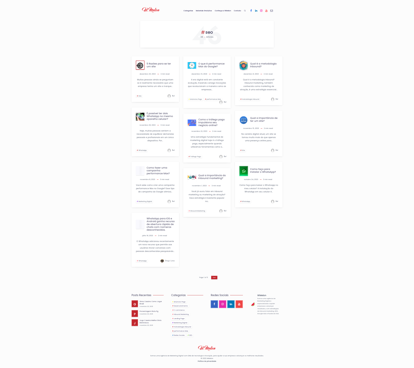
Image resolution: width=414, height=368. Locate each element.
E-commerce (179, 310)
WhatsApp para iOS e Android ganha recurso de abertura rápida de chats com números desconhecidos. (161, 224)
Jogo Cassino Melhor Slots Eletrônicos (150, 321)
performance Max (214, 99)
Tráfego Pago (195, 156)
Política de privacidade (207, 361)
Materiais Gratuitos (204, 11)
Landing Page (179, 318)
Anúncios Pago (196, 99)
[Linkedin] (256, 10)
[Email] (272, 10)
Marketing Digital (145, 201)
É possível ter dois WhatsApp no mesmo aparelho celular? (160, 116)
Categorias (188, 11)
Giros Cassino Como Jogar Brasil (151, 302)
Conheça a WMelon (223, 11)
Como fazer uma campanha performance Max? (158, 170)
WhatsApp (143, 150)
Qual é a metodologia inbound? (263, 65)
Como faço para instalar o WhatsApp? (263, 170)
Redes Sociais (179, 335)
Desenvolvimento (181, 306)
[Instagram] (261, 10)
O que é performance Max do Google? (211, 65)
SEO (190, 335)
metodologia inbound (250, 99)
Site (140, 96)
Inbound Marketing (197, 211)
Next (214, 277)
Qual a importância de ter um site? (264, 119)
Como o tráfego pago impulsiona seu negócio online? (211, 122)
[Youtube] (266, 10)
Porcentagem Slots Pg (149, 311)
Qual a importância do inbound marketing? (212, 177)
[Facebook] (251, 10)
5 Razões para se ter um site (159, 65)
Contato (237, 11)
